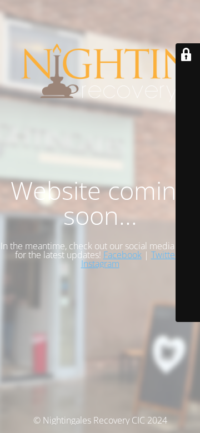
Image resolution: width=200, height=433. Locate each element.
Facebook (122, 255)
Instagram (100, 264)
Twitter (164, 255)
